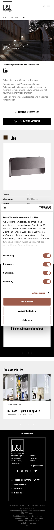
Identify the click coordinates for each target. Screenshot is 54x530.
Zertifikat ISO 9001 (19, 493)
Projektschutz (17, 488)
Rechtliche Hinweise (21, 516)
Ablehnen (27, 320)
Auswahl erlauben (27, 311)
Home (5, 18)
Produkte (14, 18)
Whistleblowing (36, 518)
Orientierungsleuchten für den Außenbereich (21, 65)
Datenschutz (37, 516)
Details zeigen (38, 293)
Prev (22, 353)
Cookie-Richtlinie (21, 518)
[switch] (47, 264)
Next (31, 353)
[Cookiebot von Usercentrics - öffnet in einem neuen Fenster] (39, 207)
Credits (29, 525)
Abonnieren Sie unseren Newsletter (26, 480)
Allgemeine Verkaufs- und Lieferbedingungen (28, 522)
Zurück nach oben (27, 433)
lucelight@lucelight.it (36, 466)
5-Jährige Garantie (19, 484)
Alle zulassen (27, 301)
